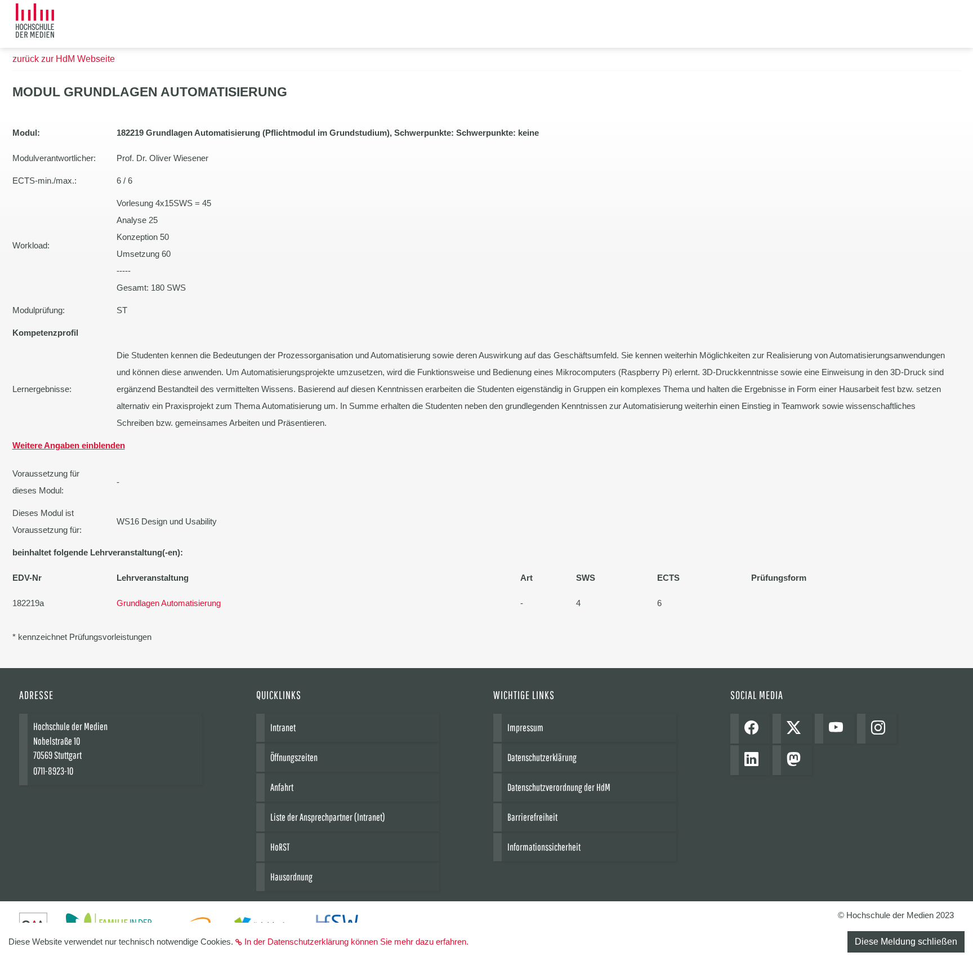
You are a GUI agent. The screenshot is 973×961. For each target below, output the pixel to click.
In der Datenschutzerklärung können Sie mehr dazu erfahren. (356, 941)
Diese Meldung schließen (906, 941)
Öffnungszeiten (294, 757)
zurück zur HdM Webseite (63, 59)
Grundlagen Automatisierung (169, 603)
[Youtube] (838, 729)
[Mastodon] (796, 760)
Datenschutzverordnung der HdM (558, 787)
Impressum (525, 727)
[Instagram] (880, 729)
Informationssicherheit (544, 847)
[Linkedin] (754, 760)
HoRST (279, 847)
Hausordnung (291, 877)
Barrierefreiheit (532, 817)
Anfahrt (281, 787)
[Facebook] (754, 729)
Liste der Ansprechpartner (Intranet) (327, 817)
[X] (796, 729)
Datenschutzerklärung (542, 757)
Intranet (283, 727)
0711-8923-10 (53, 771)
